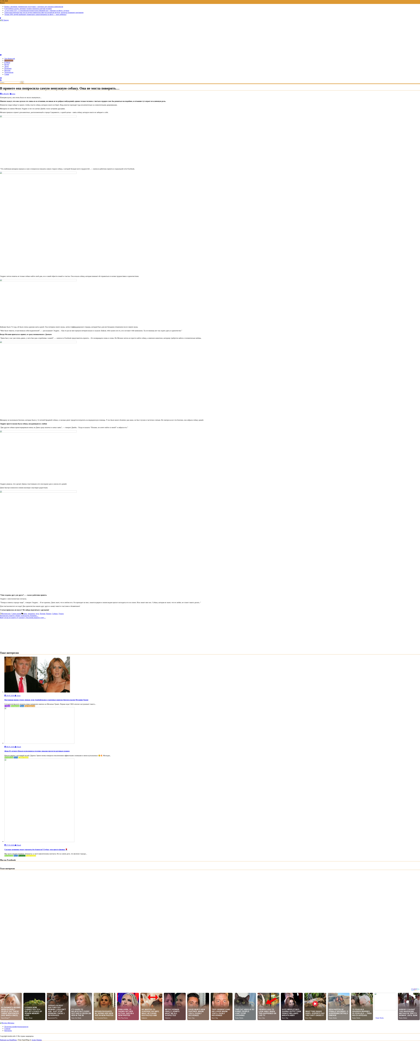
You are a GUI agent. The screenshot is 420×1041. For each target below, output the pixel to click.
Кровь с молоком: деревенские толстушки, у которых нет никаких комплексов (33, 7)
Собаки (55, 614)
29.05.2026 (10, 696)
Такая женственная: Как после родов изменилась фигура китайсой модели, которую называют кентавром (43, 12)
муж (37, 614)
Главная (7, 1029)
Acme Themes (37, 1040)
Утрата (61, 614)
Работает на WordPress (8, 1040)
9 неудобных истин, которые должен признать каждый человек (28, 9)
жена (25, 614)
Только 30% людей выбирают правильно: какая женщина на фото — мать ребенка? (35, 14)
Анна (13, 94)
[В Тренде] (1, 55)
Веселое (7, 70)
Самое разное (16, 614)
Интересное (8, 61)
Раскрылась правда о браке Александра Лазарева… (19, 616)
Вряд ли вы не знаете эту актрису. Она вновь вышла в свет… (23, 618)
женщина (31, 614)
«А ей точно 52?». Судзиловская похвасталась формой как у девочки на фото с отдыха (36, 10)
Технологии (8, 72)
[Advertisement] (210, 37)
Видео (6, 64)
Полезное (7, 68)
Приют (48, 614)
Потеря (42, 614)
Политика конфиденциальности (16, 1027)
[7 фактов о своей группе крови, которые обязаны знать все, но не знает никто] (1, 78)
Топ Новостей (9, 59)
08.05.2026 (10, 747)
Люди (6, 66)
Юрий (18, 747)
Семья (6, 74)
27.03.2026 (10, 845)
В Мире (7, 62)
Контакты (8, 1030)
